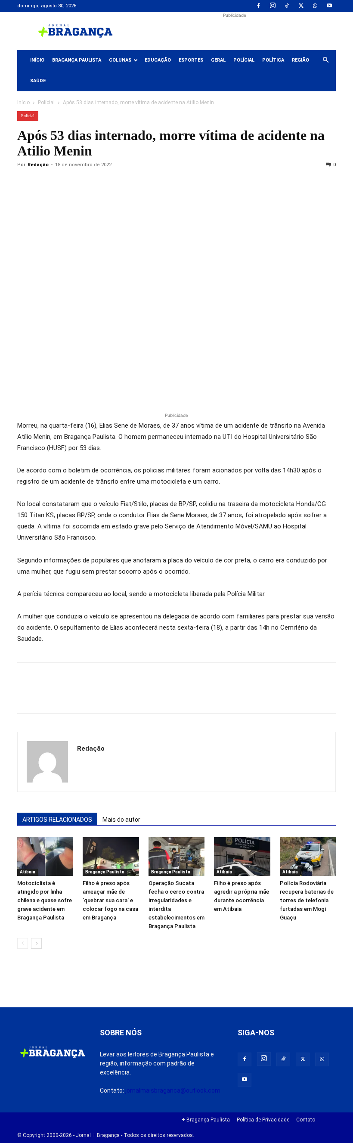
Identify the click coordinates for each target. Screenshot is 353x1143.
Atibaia (27, 872)
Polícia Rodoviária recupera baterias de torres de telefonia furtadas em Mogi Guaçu (307, 900)
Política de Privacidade (263, 1120)
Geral (218, 60)
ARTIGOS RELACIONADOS (57, 819)
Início (37, 60)
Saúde (38, 81)
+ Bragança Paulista (206, 1120)
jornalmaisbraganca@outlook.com (172, 1090)
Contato (305, 1120)
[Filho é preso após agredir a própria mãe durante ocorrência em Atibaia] (242, 856)
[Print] (124, 184)
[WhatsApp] (315, 6)
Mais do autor (121, 819)
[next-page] (36, 943)
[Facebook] (258, 6)
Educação (158, 60)
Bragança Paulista (76, 60)
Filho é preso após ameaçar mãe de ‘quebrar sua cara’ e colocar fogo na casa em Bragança (110, 900)
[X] (300, 6)
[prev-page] (22, 943)
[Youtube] (329, 6)
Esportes (191, 60)
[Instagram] (272, 6)
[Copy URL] (25, 184)
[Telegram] (144, 184)
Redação (38, 165)
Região (300, 60)
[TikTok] (286, 6)
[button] (325, 60)
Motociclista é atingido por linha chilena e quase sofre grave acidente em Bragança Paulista (44, 900)
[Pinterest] (85, 184)
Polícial (243, 60)
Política (273, 60)
